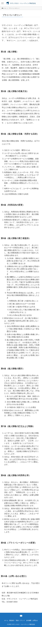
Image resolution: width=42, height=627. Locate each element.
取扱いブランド (20, 620)
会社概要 (28, 620)
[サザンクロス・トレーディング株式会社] (21, 3)
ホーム (6, 620)
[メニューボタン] (2, 3)
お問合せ (35, 620)
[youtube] (21, 615)
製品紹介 (12, 620)
